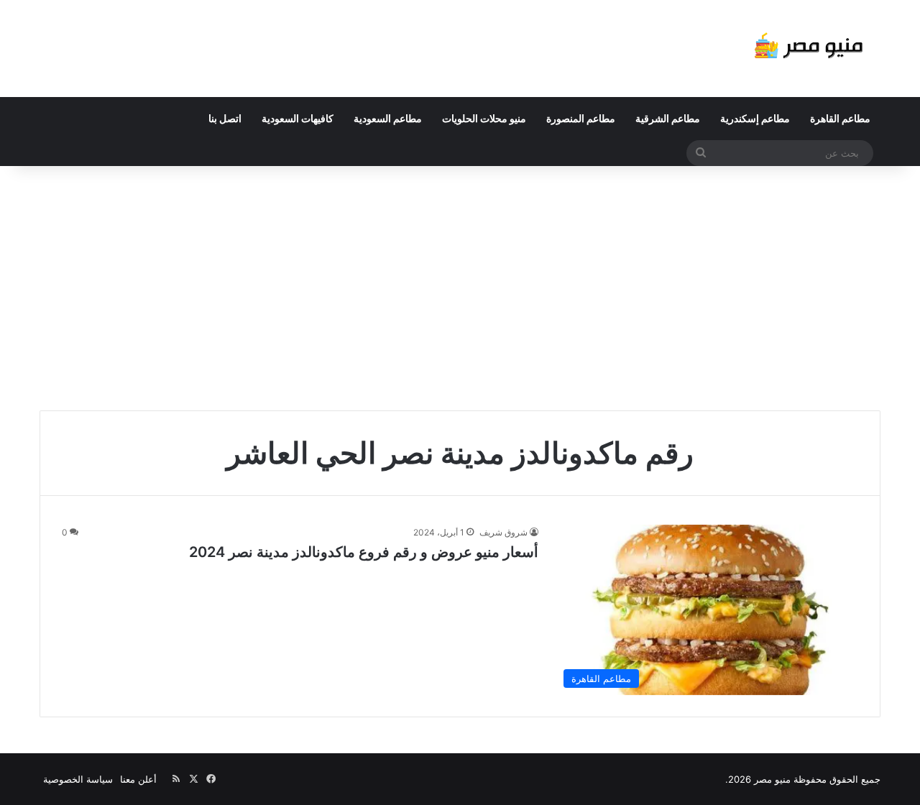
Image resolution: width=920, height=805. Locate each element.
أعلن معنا (138, 779)
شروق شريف (503, 532)
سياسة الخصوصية (78, 779)
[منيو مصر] (808, 48)
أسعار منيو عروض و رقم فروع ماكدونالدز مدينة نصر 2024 (363, 552)
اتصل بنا (225, 118)
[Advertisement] (460, 288)
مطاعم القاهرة (840, 118)
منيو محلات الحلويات (484, 118)
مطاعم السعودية (388, 118)
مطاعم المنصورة (580, 118)
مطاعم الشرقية (667, 118)
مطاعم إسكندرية (755, 118)
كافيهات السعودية (298, 118)
